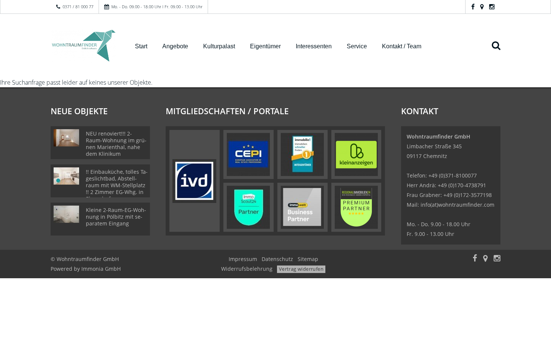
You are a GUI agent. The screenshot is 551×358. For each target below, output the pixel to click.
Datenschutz (277, 259)
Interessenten (314, 46)
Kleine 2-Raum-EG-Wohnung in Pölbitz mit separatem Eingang (116, 216)
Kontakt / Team (401, 46)
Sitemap (308, 259)
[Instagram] (491, 6)
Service (357, 46)
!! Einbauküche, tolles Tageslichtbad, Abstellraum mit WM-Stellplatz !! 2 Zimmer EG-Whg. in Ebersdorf (117, 185)
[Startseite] (83, 45)
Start (141, 46)
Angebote (175, 46)
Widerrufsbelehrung (247, 268)
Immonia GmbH (101, 268)
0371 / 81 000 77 (78, 6)
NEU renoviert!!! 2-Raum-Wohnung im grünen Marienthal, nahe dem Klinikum (116, 143)
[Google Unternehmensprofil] (482, 6)
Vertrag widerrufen (301, 269)
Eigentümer (265, 46)
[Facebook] (473, 6)
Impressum (243, 259)
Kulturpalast (219, 46)
